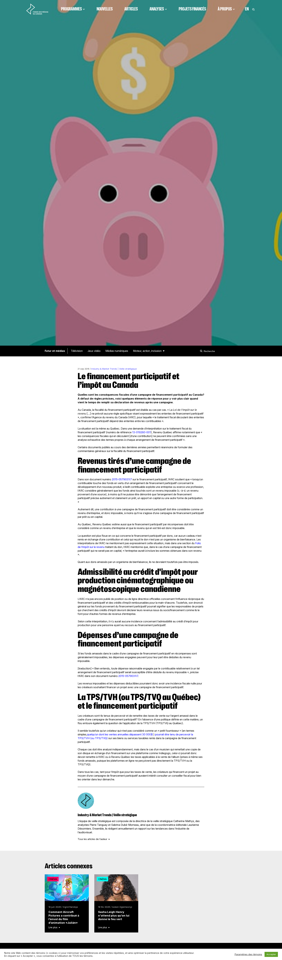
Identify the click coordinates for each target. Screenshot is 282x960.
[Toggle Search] (253, 9)
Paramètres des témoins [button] (248, 954)
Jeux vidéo (94, 350)
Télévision (77, 350)
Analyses (156, 9)
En (247, 9)
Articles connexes (69, 866)
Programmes (71, 9)
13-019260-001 (141, 432)
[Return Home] (37, 9)
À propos (225, 9)
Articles (131, 9)
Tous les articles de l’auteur (92, 839)
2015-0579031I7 (122, 479)
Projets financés (192, 9)
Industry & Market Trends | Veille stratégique (114, 369)
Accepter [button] (271, 954)
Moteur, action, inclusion (147, 350)
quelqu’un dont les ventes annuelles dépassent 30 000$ (120, 734)
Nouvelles (105, 9)
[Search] (202, 351)
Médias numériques (116, 350)
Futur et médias (55, 350)
